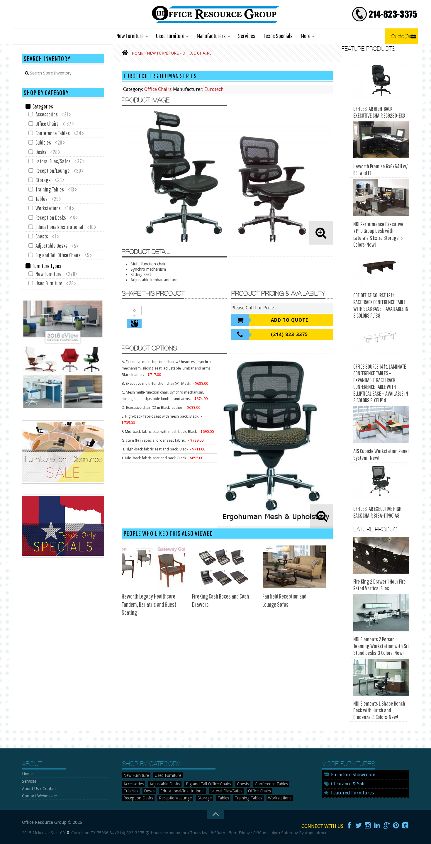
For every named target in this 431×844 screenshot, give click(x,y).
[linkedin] (377, 825)
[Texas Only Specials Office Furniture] (63, 556)
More (305, 35)
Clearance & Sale (348, 784)
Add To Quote (289, 320)
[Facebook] (349, 825)
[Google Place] (68, 833)
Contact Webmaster (39, 796)
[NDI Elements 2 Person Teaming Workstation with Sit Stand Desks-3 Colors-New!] (381, 612)
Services (246, 35)
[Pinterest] (396, 825)
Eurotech (213, 89)
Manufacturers (211, 35)
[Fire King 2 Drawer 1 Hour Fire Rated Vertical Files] (381, 555)
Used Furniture (170, 35)
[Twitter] (358, 825)
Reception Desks (50, 217)
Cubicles (43, 142)
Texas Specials (278, 35)
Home (27, 774)
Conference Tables (52, 133)
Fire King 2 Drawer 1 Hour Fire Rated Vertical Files (379, 585)
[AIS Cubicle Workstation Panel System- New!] (381, 424)
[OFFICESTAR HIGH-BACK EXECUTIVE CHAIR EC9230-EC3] (381, 82)
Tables (41, 198)
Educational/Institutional (59, 226)
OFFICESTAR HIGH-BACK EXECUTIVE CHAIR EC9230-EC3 (379, 112)
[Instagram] (367, 825)
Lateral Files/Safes (53, 161)
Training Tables (49, 189)
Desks (40, 151)
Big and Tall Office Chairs (58, 255)
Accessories (46, 114)
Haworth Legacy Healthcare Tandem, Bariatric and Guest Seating (149, 604)
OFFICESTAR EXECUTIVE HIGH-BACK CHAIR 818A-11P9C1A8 (378, 512)
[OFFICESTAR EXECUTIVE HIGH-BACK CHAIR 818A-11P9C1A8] (381, 482)
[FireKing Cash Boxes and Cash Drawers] (223, 566)
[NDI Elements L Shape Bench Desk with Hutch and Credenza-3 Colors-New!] (381, 677)
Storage (43, 180)
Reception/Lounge (52, 170)
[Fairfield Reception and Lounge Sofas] (294, 566)
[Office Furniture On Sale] (63, 482)
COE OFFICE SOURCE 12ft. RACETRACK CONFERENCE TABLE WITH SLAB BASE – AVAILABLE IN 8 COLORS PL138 (380, 305)
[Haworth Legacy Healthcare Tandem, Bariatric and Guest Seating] (153, 566)
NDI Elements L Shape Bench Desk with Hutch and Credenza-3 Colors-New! (379, 710)
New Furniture (130, 35)
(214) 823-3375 (289, 334)
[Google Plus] (386, 825)
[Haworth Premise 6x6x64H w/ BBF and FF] (381, 140)
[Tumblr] (405, 825)
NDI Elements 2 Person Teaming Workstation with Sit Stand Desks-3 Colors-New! (381, 646)
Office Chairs (158, 89)
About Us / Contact (39, 788)
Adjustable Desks (51, 245)
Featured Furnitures (352, 793)
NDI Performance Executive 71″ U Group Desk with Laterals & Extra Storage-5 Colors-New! (378, 234)
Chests (41, 236)
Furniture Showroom (353, 774)
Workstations (48, 208)
